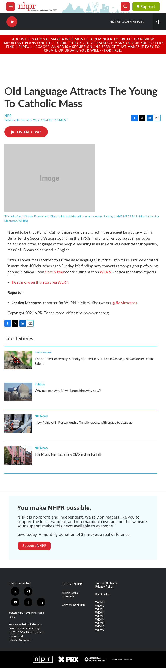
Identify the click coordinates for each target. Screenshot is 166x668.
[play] (11, 21)
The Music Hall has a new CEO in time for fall (68, 454)
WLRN (105, 271)
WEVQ (100, 626)
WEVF (99, 609)
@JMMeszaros (124, 302)
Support (147, 6)
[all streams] (159, 21)
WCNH (100, 602)
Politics (40, 384)
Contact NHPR (72, 584)
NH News (41, 416)
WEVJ (99, 616)
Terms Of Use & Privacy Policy (106, 584)
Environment (43, 352)
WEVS (99, 630)
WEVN (99, 619)
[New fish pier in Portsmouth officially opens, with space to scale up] (18, 423)
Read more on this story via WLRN (40, 282)
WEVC (99, 605)
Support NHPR (34, 545)
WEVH (99, 612)
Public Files (102, 594)
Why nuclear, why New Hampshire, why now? (68, 390)
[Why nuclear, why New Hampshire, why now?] (18, 392)
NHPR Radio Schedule (70, 594)
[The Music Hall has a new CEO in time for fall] (18, 455)
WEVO (100, 623)
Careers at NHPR (73, 604)
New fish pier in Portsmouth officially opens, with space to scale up (84, 422)
